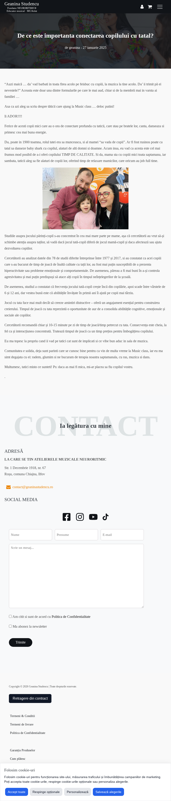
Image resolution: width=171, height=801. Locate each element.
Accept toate (16, 792)
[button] (28, 487)
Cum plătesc (17, 758)
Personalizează (77, 792)
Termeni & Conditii (22, 716)
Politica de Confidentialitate (71, 617)
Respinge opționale (46, 792)
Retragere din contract (30, 698)
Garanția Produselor (22, 750)
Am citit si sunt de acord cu (51, 617)
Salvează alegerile (108, 792)
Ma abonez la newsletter (30, 626)
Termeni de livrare (21, 724)
